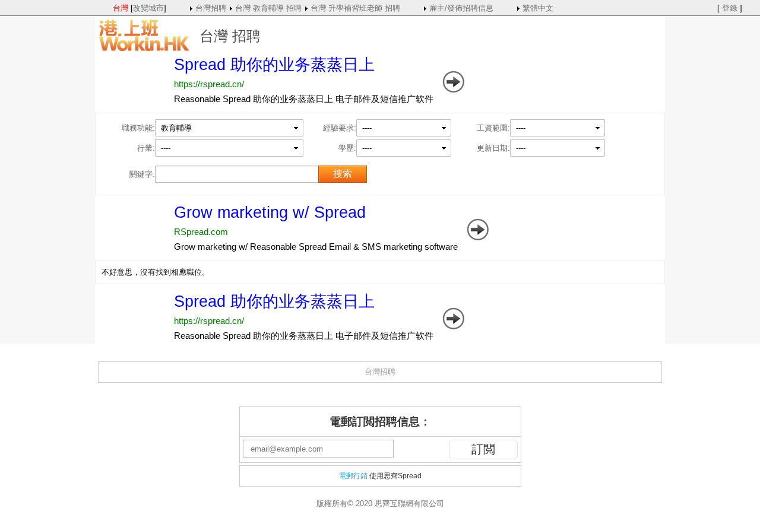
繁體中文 (537, 8)
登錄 (729, 8)
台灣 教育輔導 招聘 (268, 8)
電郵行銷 (353, 476)
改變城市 (148, 8)
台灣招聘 (210, 8)
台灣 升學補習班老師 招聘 (355, 8)
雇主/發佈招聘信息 (461, 8)
